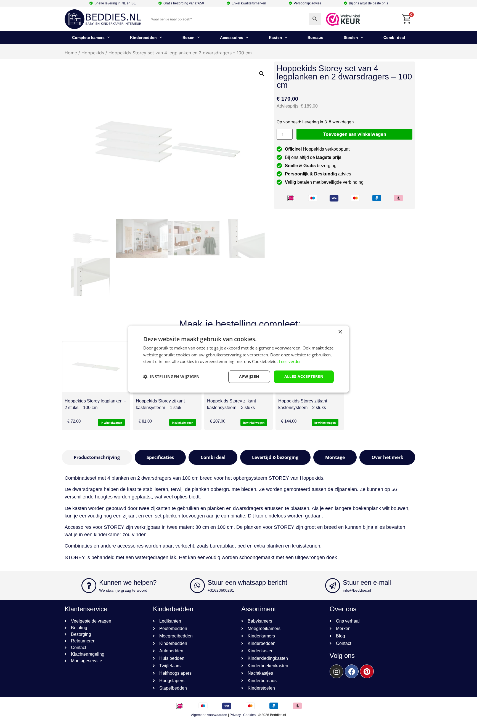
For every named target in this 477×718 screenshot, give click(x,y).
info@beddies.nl (357, 590)
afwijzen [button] (249, 376)
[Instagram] (336, 671)
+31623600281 (221, 590)
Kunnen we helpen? (128, 582)
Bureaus (315, 37)
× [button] (340, 332)
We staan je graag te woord (123, 590)
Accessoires (231, 37)
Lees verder (290, 361)
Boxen (188, 37)
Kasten (275, 37)
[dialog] (238, 359)
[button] (262, 74)
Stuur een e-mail (367, 582)
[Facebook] (352, 671)
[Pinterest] (367, 671)
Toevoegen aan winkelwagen (354, 134)
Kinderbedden (143, 37)
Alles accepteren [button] (303, 376)
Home (71, 52)
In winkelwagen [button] (111, 422)
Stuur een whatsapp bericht (247, 582)
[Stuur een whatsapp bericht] (197, 585)
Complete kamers (88, 37)
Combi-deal (394, 37)
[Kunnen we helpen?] (88, 585)
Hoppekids (92, 52)
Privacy (235, 715)
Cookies (249, 715)
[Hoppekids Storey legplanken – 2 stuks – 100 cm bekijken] (96, 366)
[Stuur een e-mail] (332, 585)
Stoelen (351, 37)
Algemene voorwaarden (209, 715)
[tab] (97, 457)
